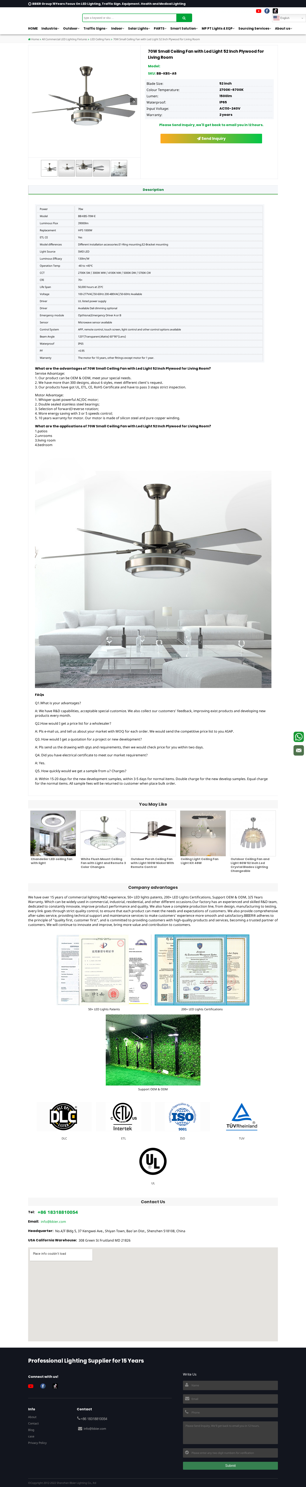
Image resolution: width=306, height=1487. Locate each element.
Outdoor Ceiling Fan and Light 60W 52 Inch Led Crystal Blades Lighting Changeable (250, 865)
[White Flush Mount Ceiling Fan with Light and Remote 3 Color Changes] (103, 833)
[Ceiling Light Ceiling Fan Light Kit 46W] (203, 833)
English (284, 18)
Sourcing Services (253, 28)
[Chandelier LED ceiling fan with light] (53, 833)
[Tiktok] (275, 11)
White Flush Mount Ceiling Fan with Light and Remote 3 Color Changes (103, 863)
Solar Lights (138, 28)
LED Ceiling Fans (100, 39)
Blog (31, 1430)
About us (282, 28)
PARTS (159, 28)
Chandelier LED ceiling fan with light (51, 861)
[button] (133, 101)
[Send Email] (299, 750)
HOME (33, 28)
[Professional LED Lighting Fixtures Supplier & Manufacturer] (49, 15)
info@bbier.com (53, 1221)
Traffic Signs (94, 28)
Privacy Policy (37, 1443)
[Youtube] (258, 11)
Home (35, 39)
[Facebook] (267, 11)
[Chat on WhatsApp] (299, 737)
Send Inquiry (213, 138)
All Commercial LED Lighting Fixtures (64, 39)
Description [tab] (153, 189)
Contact (33, 1423)
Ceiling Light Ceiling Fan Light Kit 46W (200, 861)
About (32, 1417)
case (31, 1436)
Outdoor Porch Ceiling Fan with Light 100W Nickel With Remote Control (152, 863)
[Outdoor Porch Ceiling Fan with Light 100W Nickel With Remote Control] (153, 833)
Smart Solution (183, 28)
